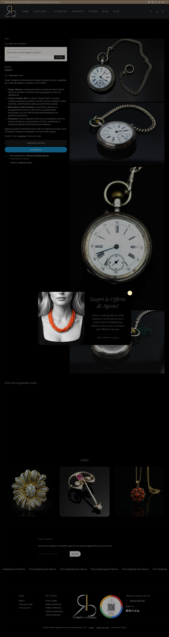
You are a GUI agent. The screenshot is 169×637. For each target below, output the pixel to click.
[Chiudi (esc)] (130, 293)
